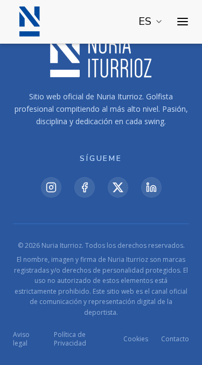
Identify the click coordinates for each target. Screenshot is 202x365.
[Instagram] (51, 187)
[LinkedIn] (151, 187)
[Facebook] (84, 187)
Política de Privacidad (70, 339)
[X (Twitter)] (118, 187)
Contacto (175, 339)
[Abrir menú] (182, 21)
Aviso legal (21, 339)
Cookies (135, 339)
